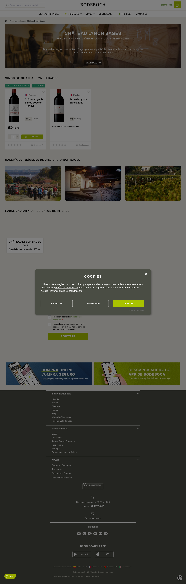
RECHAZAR (56, 303)
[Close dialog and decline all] (146, 274)
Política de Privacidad (66, 287)
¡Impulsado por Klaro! (136, 310)
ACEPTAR (128, 303)
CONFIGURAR (93, 303)
